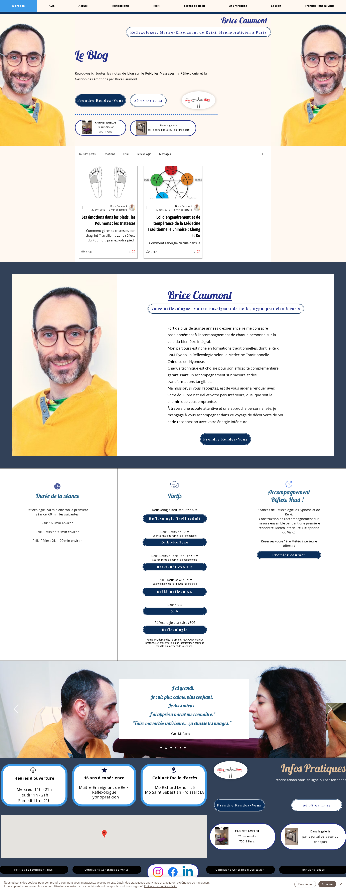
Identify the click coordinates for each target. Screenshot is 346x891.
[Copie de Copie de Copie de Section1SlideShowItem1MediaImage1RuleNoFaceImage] (180, 747)
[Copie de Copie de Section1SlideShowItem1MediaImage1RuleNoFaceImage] (175, 747)
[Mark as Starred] (104, 770)
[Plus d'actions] (83, 207)
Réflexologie (144, 154)
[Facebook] (172, 872)
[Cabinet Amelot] (87, 127)
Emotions (109, 154)
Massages (165, 154)
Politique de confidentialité (160, 886)
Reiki (126, 154)
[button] (262, 154)
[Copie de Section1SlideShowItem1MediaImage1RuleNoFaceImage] (166, 747)
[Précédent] (16, 709)
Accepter (327, 884)
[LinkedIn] (187, 872)
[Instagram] (158, 872)
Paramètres (305, 884)
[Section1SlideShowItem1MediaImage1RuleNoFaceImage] (161, 747)
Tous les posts (87, 154)
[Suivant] (330, 709)
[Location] (173, 770)
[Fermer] (341, 884)
